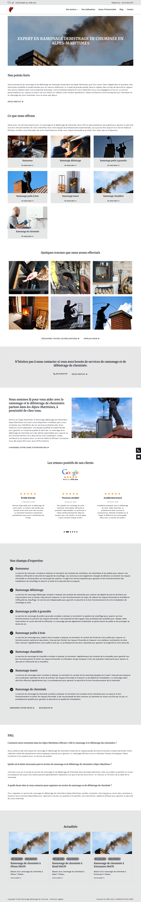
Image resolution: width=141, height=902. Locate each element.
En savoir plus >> (28, 165)
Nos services (71, 9)
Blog (121, 9)
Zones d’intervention (107, 9)
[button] (64, 531)
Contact (130, 9)
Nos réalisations (88, 9)
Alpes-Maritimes (31, 859)
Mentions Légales (56, 899)
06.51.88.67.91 (127, 3)
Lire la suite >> (16, 878)
